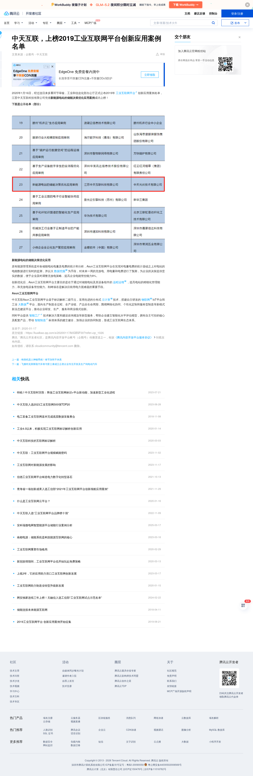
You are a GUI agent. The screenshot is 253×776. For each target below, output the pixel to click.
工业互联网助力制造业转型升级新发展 (40, 585)
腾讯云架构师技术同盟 (126, 675)
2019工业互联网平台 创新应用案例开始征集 (44, 622)
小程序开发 (215, 741)
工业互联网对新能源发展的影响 (36, 465)
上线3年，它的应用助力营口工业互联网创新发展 (47, 573)
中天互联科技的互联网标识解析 (36, 441)
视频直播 (75, 721)
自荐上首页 (68, 680)
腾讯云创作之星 (123, 680)
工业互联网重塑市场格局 (32, 549)
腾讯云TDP (120, 686)
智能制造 (40, 320)
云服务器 (75, 717)
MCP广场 (90, 23)
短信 (100, 741)
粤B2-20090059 (135, 764)
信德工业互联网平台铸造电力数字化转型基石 (44, 477)
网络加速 (158, 717)
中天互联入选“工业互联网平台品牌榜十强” (43, 513)
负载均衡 (75, 741)
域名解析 (214, 717)
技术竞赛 (67, 686)
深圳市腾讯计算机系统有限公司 (88, 764)
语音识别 (75, 733)
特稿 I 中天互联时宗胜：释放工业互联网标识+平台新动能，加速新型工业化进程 (66, 392)
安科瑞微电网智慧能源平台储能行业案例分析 (44, 525)
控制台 (213, 13)
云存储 (46, 721)
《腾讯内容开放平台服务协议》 (133, 337)
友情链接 (172, 686)
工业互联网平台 (125, 93)
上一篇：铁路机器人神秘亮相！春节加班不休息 (37, 359)
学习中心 (14, 691)
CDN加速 (131, 729)
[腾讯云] (11, 13)
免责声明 (172, 675)
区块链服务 (104, 717)
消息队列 (131, 717)
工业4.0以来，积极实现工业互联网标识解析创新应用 (49, 428)
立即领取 (149, 75)
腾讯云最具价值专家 (125, 670)
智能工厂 (34, 315)
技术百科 (14, 696)
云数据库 (186, 717)
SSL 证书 (48, 733)
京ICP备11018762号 (155, 769)
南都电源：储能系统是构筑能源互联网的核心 (44, 537)
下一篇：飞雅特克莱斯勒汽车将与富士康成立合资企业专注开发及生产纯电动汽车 (54, 364)
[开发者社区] (33, 13)
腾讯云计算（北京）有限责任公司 (104, 769)
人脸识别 (48, 729)
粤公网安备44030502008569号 (165, 764)
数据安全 (48, 741)
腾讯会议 (75, 729)
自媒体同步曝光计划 (73, 670)
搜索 (213, 23)
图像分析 (186, 729)
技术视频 (14, 686)
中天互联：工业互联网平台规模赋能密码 (42, 453)
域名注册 (48, 717)
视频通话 (158, 729)
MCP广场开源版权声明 (179, 691)
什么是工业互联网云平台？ (33, 501)
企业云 (102, 729)
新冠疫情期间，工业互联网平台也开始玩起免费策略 (49, 561)
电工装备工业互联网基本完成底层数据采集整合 (46, 416)
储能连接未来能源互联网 (32, 610)
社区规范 (172, 670)
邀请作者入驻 (69, 675)
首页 (6, 23)
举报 (162, 54)
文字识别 (131, 741)
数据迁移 (75, 745)
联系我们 (172, 680)
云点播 (157, 741)
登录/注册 (237, 13)
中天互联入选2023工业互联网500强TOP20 (43, 404)
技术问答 (14, 675)
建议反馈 (199, 13)
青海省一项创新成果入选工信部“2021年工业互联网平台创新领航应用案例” (62, 489)
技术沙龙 (14, 680)
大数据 (185, 741)
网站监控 (48, 745)
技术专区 (14, 701)
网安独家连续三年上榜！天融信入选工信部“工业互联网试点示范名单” (59, 597)
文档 (187, 13)
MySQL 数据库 (217, 729)
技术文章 (14, 670)
